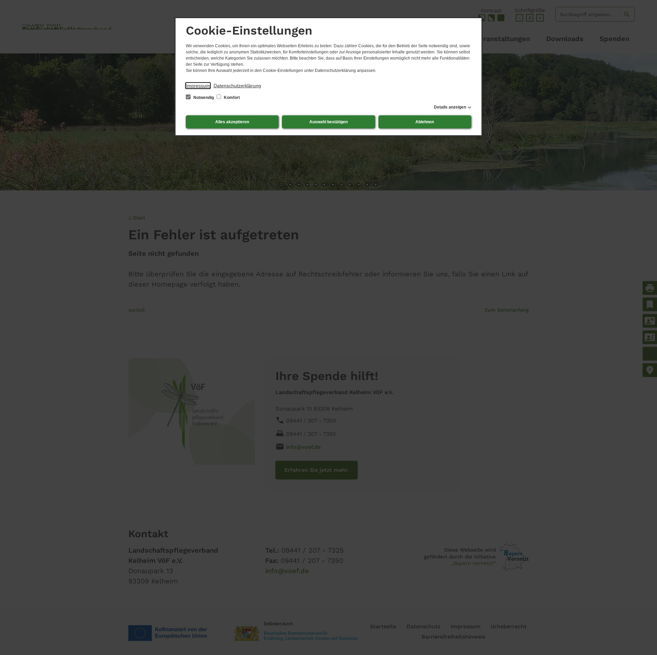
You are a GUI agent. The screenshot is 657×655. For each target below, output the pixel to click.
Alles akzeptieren (232, 121)
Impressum (198, 85)
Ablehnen (424, 121)
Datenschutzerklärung (237, 85)
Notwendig (203, 97)
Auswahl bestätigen (328, 121)
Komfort (231, 97)
